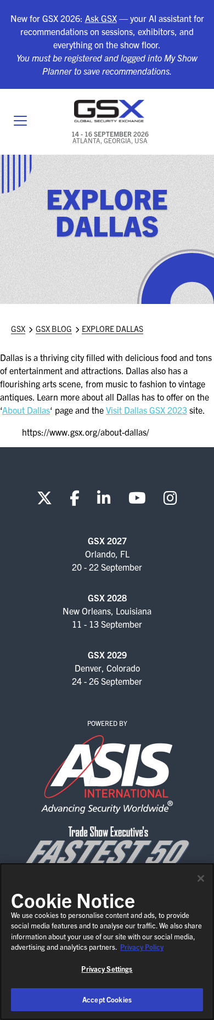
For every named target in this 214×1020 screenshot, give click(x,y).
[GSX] (109, 111)
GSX (18, 329)
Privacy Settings (106, 968)
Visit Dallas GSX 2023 (146, 409)
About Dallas (26, 409)
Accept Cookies (107, 999)
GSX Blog (54, 329)
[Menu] (20, 122)
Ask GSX (101, 18)
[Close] (201, 878)
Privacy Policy (142, 946)
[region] (107, 941)
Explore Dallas (112, 329)
